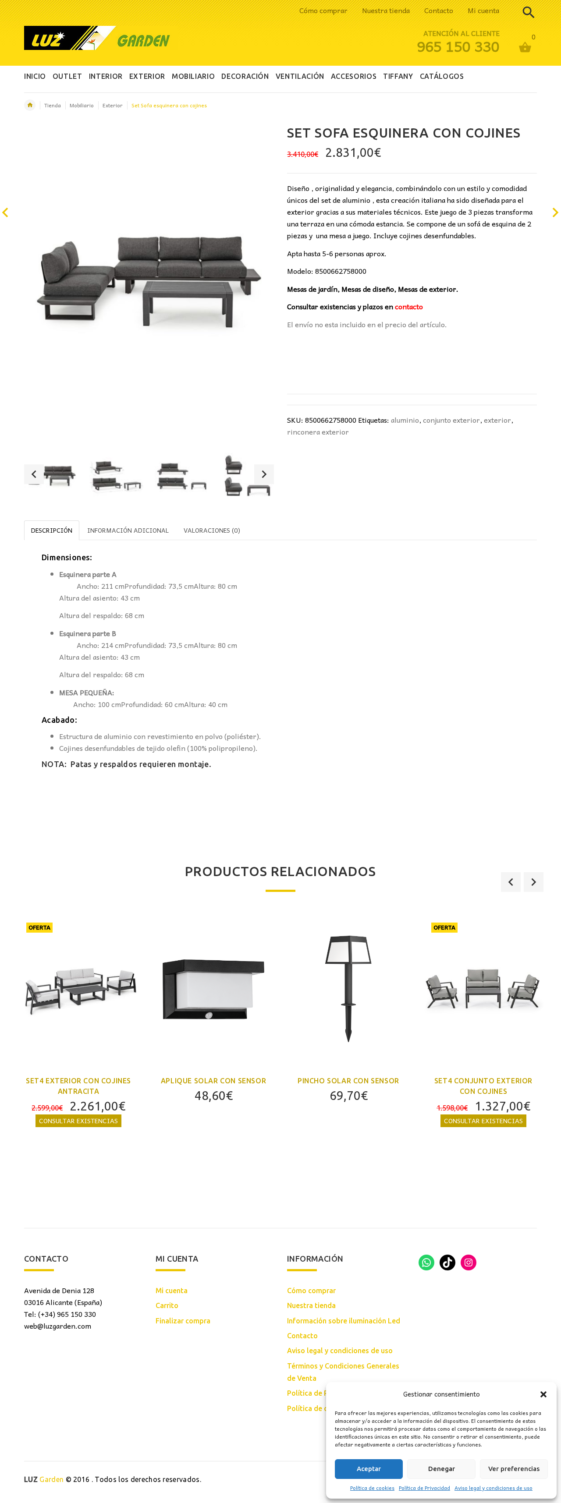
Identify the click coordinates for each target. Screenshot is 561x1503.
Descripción (51, 530)
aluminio (405, 419)
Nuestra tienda (386, 10)
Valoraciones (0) (212, 530)
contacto (409, 306)
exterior (497, 419)
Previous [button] (34, 474)
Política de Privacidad (424, 1487)
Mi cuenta (483, 10)
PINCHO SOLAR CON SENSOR (348, 1081)
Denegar (441, 1468)
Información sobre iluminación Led (343, 1321)
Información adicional (128, 530)
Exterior (113, 105)
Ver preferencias (514, 1468)
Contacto (438, 10)
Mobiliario (82, 105)
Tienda (52, 105)
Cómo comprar (323, 10)
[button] (543, 1394)
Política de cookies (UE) (325, 1408)
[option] (51, 476)
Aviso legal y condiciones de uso (493, 1487)
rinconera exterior (318, 431)
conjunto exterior (451, 419)
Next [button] (264, 474)
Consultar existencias (78, 1120)
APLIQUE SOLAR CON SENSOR (213, 1081)
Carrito (167, 1305)
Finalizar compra (183, 1321)
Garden (44, 1479)
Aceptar (369, 1468)
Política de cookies (372, 1487)
